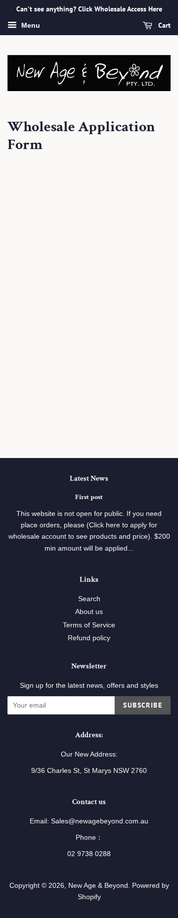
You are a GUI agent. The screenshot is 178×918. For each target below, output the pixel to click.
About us (89, 611)
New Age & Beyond (98, 885)
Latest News (89, 478)
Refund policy (89, 638)
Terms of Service (89, 625)
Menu (29, 25)
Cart (163, 25)
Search (89, 599)
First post (89, 497)
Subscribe (142, 705)
